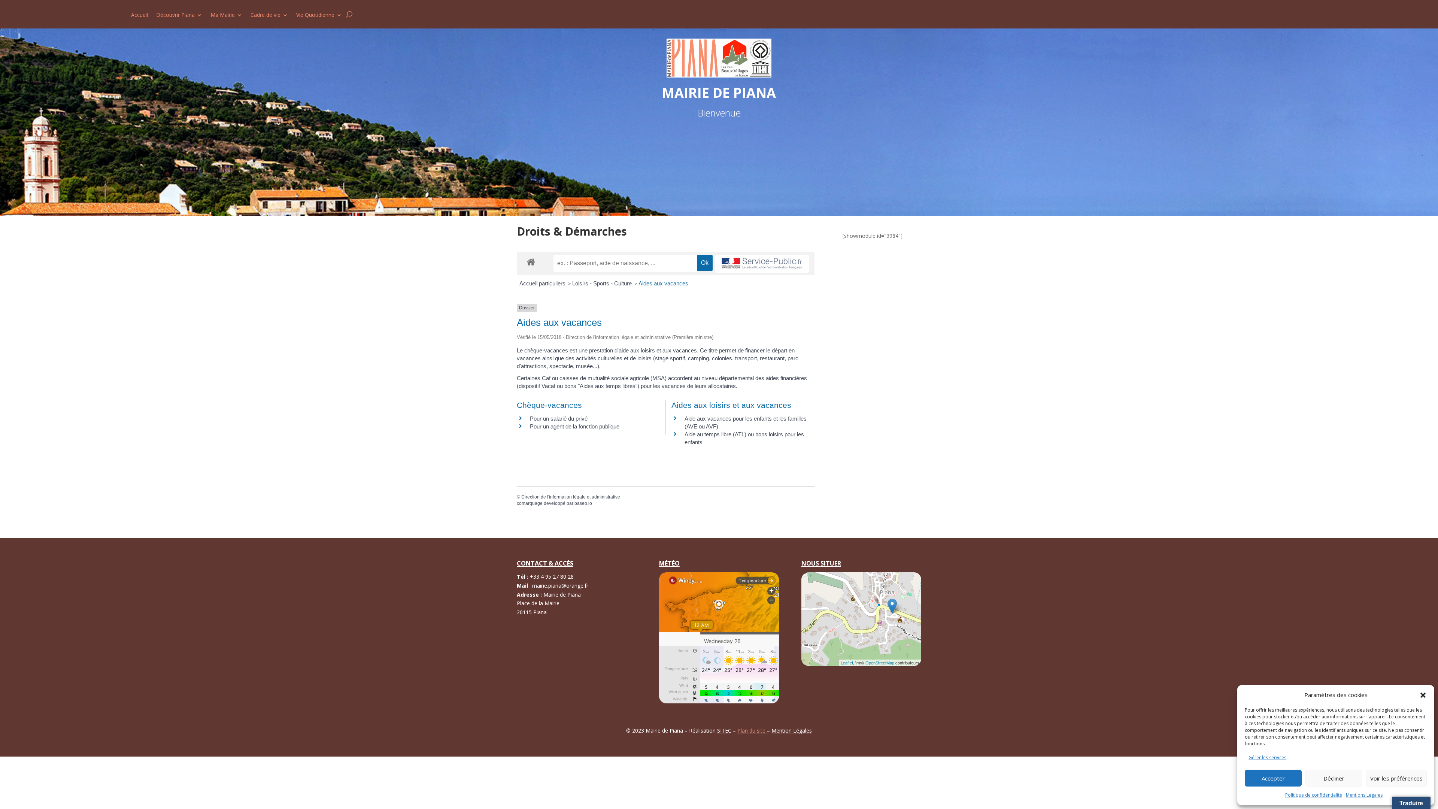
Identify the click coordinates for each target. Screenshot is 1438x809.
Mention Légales (791, 730)
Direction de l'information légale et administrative (570, 497)
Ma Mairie (222, 15)
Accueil (139, 15)
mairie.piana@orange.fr (560, 585)
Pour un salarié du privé (559, 418)
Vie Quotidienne (315, 15)
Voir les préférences (1396, 778)
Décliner (1333, 778)
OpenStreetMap (879, 663)
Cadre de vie (265, 15)
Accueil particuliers (543, 283)
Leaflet (847, 663)
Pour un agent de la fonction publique (574, 426)
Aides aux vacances (663, 283)
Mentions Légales (1364, 795)
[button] (1423, 695)
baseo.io (583, 503)
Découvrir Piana (175, 15)
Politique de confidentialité (1313, 795)
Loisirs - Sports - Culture (602, 283)
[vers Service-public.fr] (762, 264)
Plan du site (752, 730)
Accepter (1273, 778)
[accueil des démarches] (530, 262)
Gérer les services (1267, 757)
